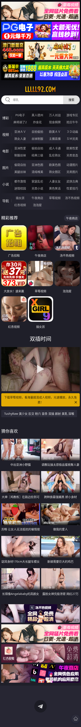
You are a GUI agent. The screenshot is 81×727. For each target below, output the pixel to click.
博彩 (5, 118)
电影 (5, 151)
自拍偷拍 (37, 132)
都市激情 (20, 181)
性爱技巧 (72, 188)
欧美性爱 (72, 148)
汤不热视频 (72, 198)
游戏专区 (72, 115)
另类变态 (72, 155)
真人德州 (37, 115)
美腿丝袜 (20, 172)
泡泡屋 (37, 205)
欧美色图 (55, 165)
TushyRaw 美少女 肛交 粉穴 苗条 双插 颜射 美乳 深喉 (39, 414)
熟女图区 (55, 172)
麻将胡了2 (20, 122)
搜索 (71, 100)
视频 (5, 134)
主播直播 (55, 139)
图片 (5, 167)
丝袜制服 (37, 139)
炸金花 (37, 122)
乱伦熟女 (55, 155)
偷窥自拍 (20, 165)
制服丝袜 (20, 155)
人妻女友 (55, 181)
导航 (5, 201)
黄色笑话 (55, 188)
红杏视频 (20, 205)
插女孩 (20, 198)
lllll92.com (40, 89)
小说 (5, 184)
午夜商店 (37, 198)
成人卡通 (55, 148)
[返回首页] (75, 719)
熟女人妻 (20, 139)
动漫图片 (72, 165)
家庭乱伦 (37, 181)
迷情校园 (20, 188)
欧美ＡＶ (55, 132)
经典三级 (37, 155)
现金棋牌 (55, 122)
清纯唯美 (37, 172)
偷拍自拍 (37, 148)
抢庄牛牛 (72, 122)
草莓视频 (55, 198)
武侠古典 (72, 181)
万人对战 (55, 115)
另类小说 (37, 188)
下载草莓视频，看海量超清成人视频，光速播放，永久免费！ (40, 399)
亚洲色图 (37, 165)
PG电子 (20, 115)
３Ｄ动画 (72, 132)
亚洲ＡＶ (20, 132)
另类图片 (72, 172)
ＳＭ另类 (72, 139)
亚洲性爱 (20, 148)
